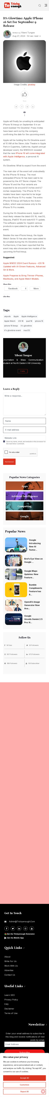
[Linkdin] (19, 928)
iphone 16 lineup (11, 325)
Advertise (8, 970)
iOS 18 (20, 321)
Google (24, 516)
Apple (16, 316)
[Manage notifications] (43, 1091)
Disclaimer (9, 1008)
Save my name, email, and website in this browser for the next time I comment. (26, 443)
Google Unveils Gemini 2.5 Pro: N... (33, 619)
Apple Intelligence (29, 316)
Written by (23, 33)
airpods (7, 316)
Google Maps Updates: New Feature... (31, 574)
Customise (24, 1085)
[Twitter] (13, 928)
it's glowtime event (12, 330)
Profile (22, 371)
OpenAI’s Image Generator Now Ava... (32, 605)
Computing (25, 506)
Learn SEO (9, 995)
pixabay (31, 84)
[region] (24, 1075)
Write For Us (10, 961)
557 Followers (12, 654)
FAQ (6, 1004)
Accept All (24, 1078)
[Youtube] (32, 928)
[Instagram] (25, 928)
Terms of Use (10, 1013)
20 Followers (34, 645)
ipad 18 (29, 321)
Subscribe (24, 1052)
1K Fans (9, 645)
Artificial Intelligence (24, 496)
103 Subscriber (33, 663)
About (7, 956)
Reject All (24, 1091)
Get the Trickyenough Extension (21, 934)
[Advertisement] (24, 793)
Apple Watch (9, 321)
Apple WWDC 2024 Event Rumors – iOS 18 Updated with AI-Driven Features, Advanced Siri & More (24, 266)
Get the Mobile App (15, 937)
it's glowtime (26, 325)
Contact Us (9, 975)
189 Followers (12, 663)
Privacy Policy (11, 999)
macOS (27, 330)
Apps (24, 486)
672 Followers (34, 654)
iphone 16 (39, 321)
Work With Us (11, 966)
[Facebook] (6, 928)
